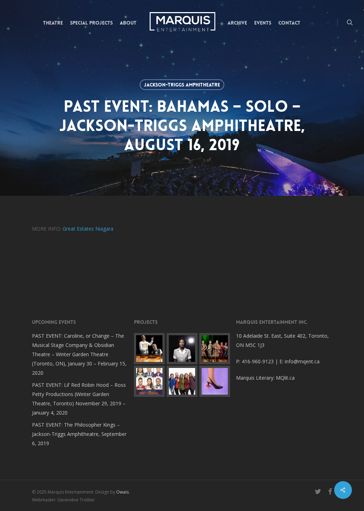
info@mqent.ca (303, 361)
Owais (122, 492)
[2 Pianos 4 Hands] (149, 348)
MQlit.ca (285, 377)
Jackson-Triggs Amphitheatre (182, 84)
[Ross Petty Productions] (214, 348)
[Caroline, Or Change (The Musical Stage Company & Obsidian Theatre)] (182, 348)
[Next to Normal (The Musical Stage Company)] (149, 381)
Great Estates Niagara (88, 228)
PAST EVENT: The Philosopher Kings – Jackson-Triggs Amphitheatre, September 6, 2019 (79, 434)
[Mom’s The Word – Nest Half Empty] (182, 381)
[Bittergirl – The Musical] (214, 381)
